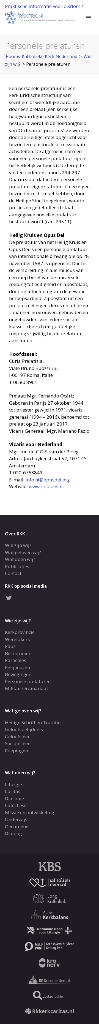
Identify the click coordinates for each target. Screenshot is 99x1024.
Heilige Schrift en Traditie (33, 722)
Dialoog (13, 833)
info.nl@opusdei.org (48, 479)
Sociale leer (17, 743)
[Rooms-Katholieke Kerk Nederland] (41, 17)
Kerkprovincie (20, 632)
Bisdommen (18, 653)
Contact (13, 573)
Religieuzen (17, 667)
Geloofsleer (17, 736)
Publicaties (17, 566)
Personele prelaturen (28, 681)
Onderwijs (16, 819)
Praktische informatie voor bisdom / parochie (44, 10)
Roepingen (16, 750)
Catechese (16, 805)
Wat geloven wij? (23, 552)
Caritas (12, 791)
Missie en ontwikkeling (29, 812)
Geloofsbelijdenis (24, 729)
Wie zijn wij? (18, 545)
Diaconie (14, 798)
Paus (10, 646)
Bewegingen (18, 674)
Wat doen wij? (20, 559)
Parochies (15, 660)
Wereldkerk (17, 639)
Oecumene (16, 826)
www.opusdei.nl (46, 486)
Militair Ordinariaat (26, 688)
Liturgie (13, 784)
